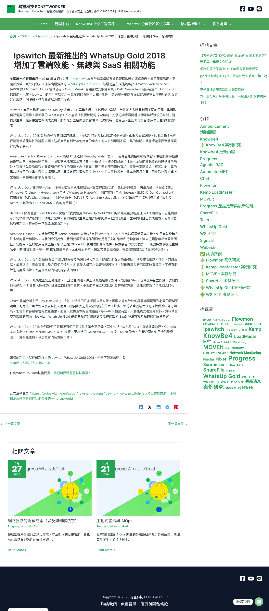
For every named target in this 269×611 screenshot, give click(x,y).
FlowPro (209, 324)
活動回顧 (208, 132)
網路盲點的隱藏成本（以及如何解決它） (43, 521)
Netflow (237, 348)
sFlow (230, 365)
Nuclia (208, 359)
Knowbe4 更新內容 (217, 152)
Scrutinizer (214, 364)
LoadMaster (246, 336)
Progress (13, 526)
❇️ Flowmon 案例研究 (220, 260)
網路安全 (231, 387)
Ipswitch (78, 79)
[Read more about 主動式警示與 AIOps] (138, 487)
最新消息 (253, 381)
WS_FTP (208, 233)
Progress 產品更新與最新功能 (227, 206)
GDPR (248, 324)
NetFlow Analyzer (215, 352)
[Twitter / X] (150, 407)
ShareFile (209, 213)
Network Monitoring (245, 353)
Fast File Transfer (221, 320)
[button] (117, 24)
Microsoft (218, 342)
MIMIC (227, 342)
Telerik (206, 219)
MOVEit (207, 199)
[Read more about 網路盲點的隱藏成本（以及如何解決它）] (50, 487)
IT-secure (231, 330)
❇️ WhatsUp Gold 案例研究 (225, 287)
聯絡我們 (109, 604)
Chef (204, 178)
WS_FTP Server (232, 382)
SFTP (241, 365)
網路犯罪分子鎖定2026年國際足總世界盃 (229, 69)
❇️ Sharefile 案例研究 (219, 280)
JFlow (243, 329)
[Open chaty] (259, 601)
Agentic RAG (212, 164)
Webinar (208, 247)
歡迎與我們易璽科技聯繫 (71, 373)
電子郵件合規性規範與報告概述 (222, 89)
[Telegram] (167, 407)
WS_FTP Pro (211, 382)
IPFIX (257, 324)
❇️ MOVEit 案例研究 (218, 274)
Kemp (255, 329)
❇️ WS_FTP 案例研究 (219, 294)
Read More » (17, 550)
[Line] (259, 9)
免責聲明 (128, 604)
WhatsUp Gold (30, 526)
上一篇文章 (10, 424)
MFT (207, 342)
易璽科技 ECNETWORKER (41, 6)
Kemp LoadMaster (217, 192)
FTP (220, 324)
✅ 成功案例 (211, 254)
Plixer (221, 359)
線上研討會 (245, 388)
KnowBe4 (209, 139)
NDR (227, 348)
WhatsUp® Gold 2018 (84, 84)
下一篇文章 (178, 424)
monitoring (239, 342)
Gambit (238, 324)
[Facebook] (243, 9)
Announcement (214, 126)
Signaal (207, 240)
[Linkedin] (158, 407)
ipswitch (213, 329)
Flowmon (208, 185)
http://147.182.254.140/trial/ (30, 363)
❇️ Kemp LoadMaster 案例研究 (228, 267)
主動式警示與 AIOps (114, 521)
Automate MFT (214, 171)
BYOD (207, 319)
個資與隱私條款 (154, 604)
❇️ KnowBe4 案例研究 (220, 145)
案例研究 (213, 387)
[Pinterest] (176, 407)
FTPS (229, 324)
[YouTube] (251, 9)
